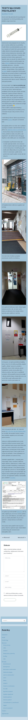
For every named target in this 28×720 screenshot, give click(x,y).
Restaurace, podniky (9, 653)
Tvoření (4, 710)
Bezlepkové (6, 666)
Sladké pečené (7, 697)
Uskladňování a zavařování (11, 702)
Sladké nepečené (8, 694)
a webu (5, 71)
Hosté (3, 637)
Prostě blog (5, 640)
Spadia (10, 119)
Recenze (4, 643)
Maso (4, 680)
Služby (5, 656)
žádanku (19, 511)
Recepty (4, 661)
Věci (4, 659)
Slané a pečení (7, 699)
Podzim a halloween (9, 686)
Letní (4, 677)
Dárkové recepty (7, 672)
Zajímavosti (5, 713)
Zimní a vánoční (8, 708)
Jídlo (4, 648)
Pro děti (5, 688)
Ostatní (5, 650)
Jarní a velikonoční (8, 675)
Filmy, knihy (6, 645)
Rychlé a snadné (8, 691)
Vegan (5, 705)
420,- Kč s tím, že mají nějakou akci (15, 431)
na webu (12, 477)
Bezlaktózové (7, 664)
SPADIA (7, 63)
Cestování (4, 634)
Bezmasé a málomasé (9, 669)
